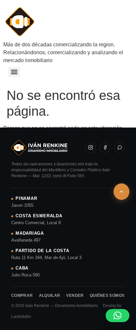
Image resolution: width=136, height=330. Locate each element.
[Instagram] (90, 147)
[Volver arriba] (121, 191)
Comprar (22, 295)
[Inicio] (39, 147)
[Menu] (14, 72)
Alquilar (49, 295)
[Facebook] (105, 147)
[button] (117, 315)
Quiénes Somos (107, 295)
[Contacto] (119, 147)
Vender (75, 295)
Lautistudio (21, 316)
